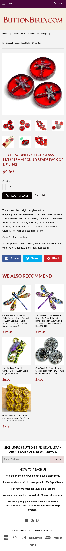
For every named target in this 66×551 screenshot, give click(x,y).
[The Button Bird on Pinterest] (32, 521)
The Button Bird (25, 531)
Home (4, 34)
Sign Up (57, 459)
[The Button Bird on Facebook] (26, 521)
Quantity (6, 181)
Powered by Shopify (43, 531)
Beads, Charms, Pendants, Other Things (30, 34)
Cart (61, 4)
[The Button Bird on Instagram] (37, 521)
